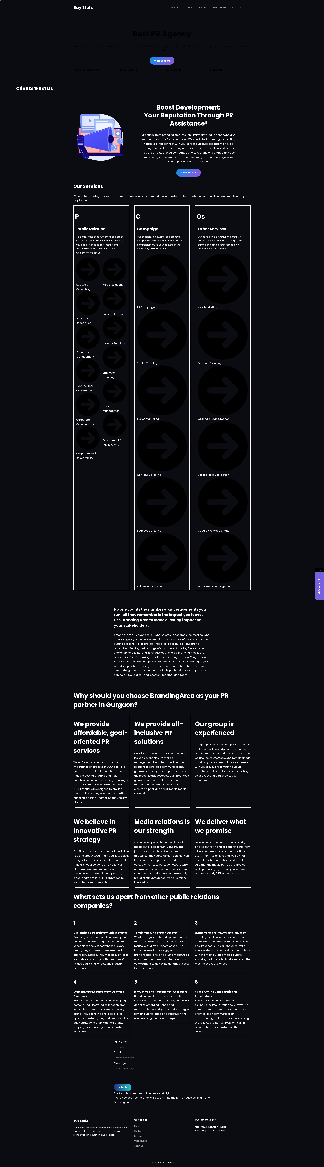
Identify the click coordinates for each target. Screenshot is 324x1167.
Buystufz (170, 1162)
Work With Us (162, 60)
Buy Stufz (83, 7)
